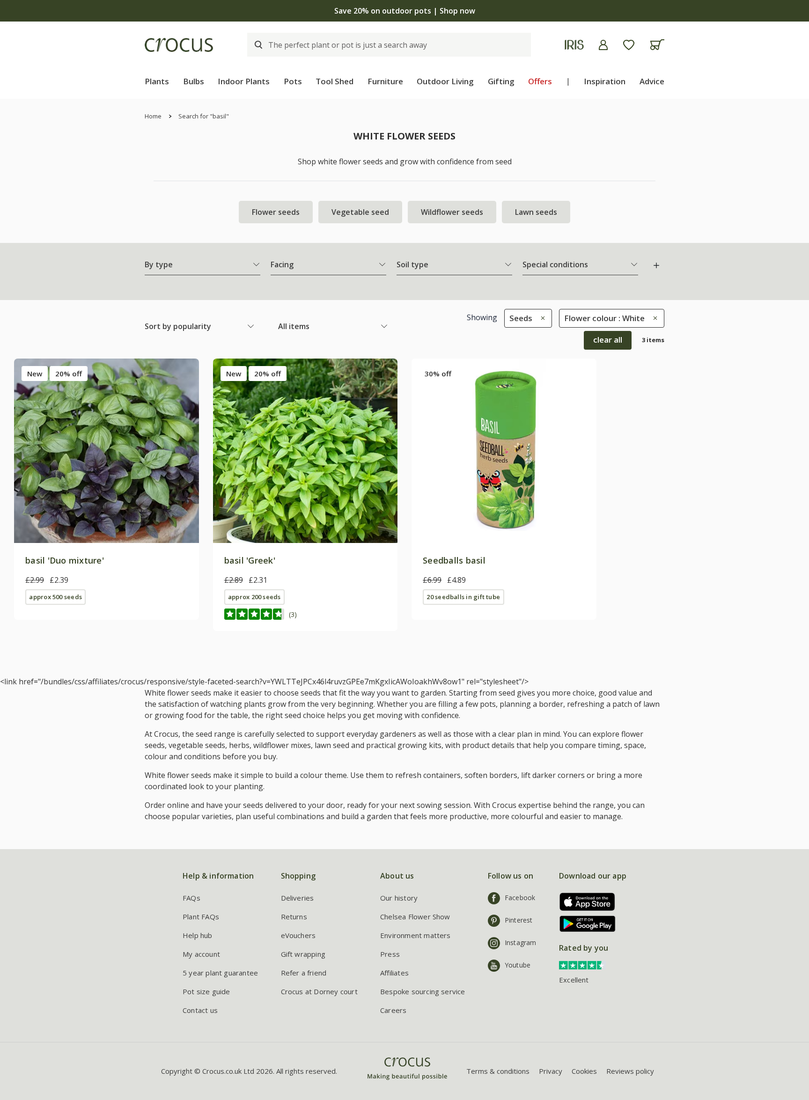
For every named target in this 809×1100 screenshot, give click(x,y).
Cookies (584, 1071)
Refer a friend (304, 972)
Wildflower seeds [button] (452, 212)
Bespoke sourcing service (422, 991)
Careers (393, 1010)
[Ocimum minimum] (305, 451)
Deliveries (297, 897)
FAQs (191, 897)
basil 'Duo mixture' (64, 560)
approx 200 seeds (254, 597)
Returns (294, 916)
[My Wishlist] (629, 45)
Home (153, 116)
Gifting (501, 81)
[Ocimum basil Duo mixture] (106, 451)
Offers (540, 81)
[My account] (603, 45)
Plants (157, 81)
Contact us (200, 1010)
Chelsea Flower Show (415, 916)
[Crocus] (179, 45)
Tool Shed (334, 81)
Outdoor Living (445, 81)
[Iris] (574, 45)
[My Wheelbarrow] (657, 44)
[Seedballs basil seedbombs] (504, 451)
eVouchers (298, 935)
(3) (293, 614)
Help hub (198, 935)
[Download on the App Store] (584, 901)
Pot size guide (206, 991)
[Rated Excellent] (582, 964)
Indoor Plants (244, 81)
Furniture (385, 81)
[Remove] (540, 318)
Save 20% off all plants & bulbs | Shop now (404, 11)
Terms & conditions (498, 1071)
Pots (293, 81)
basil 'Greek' (249, 560)
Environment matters (415, 935)
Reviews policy (630, 1071)
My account (201, 954)
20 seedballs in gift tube (463, 597)
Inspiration (604, 81)
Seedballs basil (454, 560)
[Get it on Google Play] (584, 923)
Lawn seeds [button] (536, 212)
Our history (399, 897)
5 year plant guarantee (220, 972)
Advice (652, 81)
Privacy (550, 1071)
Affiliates (394, 972)
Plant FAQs (201, 916)
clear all (607, 339)
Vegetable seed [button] (360, 212)
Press (390, 954)
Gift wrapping (303, 954)
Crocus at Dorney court (319, 991)
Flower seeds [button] (276, 212)
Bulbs (193, 81)
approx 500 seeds (55, 597)
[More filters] (656, 265)
